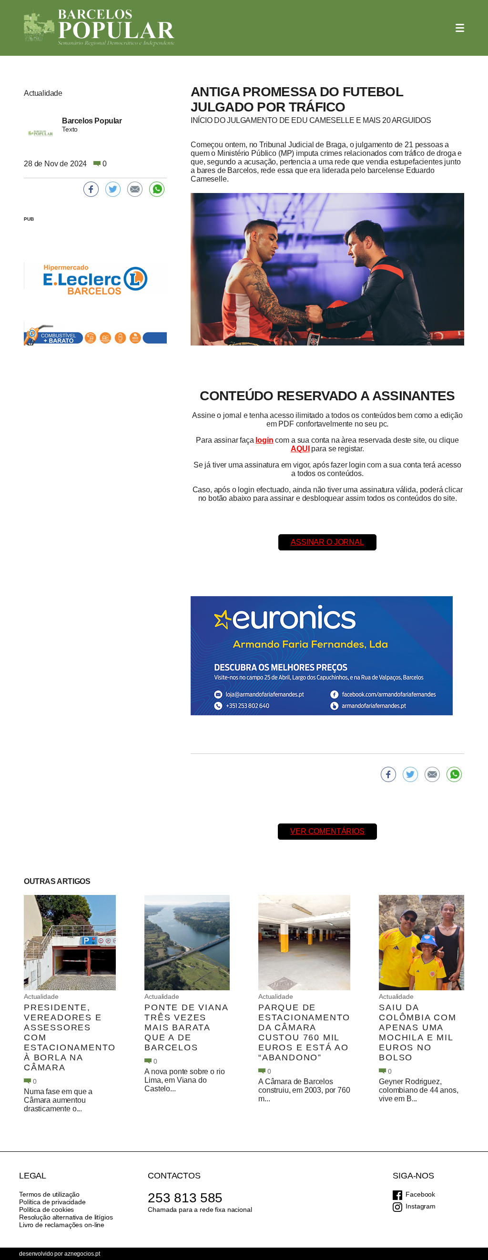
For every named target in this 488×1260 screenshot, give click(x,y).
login (264, 440)
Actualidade (41, 996)
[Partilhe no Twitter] (410, 774)
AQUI (300, 449)
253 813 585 (185, 1197)
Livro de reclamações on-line (61, 1225)
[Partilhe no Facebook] (388, 774)
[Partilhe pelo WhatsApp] (454, 774)
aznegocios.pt (82, 1253)
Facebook (420, 1194)
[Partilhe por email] (432, 774)
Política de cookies (46, 1209)
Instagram (421, 1206)
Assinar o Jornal (327, 542)
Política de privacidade (52, 1202)
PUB (29, 219)
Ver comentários (327, 831)
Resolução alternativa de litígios (65, 1217)
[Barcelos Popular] (99, 28)
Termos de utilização (49, 1194)
